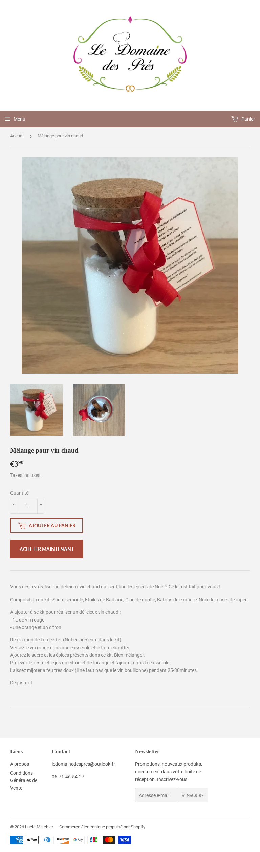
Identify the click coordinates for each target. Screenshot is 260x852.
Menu (19, 119)
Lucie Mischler (39, 826)
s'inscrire (193, 795)
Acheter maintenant (47, 549)
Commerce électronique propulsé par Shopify (102, 826)
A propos (19, 764)
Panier (247, 119)
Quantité (19, 493)
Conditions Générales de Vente (23, 780)
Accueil (17, 135)
